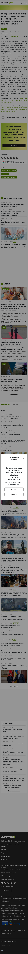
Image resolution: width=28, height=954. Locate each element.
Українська (14, 489)
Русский (14, 494)
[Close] (23, 459)
